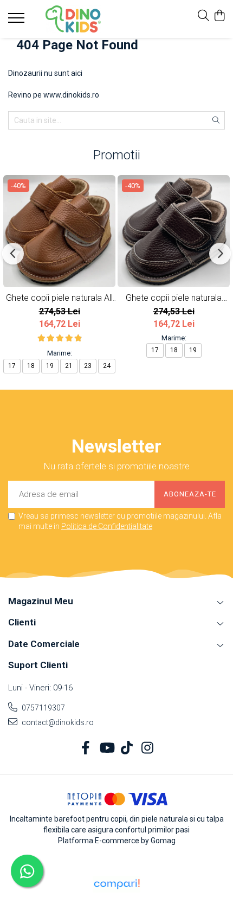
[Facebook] (85, 748)
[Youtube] (106, 748)
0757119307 (42, 707)
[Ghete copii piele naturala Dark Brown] (174, 231)
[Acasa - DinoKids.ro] (73, 19)
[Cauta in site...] (203, 16)
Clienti (22, 622)
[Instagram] (147, 748)
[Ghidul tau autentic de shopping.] (116, 884)
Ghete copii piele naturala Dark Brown (174, 298)
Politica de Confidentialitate (106, 526)
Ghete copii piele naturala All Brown (59, 298)
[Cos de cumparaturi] (219, 16)
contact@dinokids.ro (57, 722)
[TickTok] (127, 748)
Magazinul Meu (40, 601)
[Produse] (17, 21)
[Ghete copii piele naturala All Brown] (59, 231)
